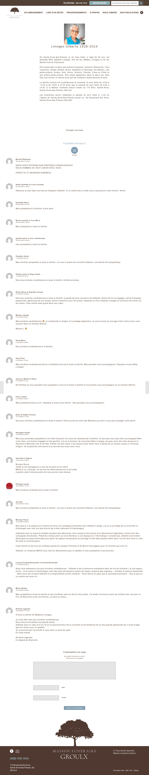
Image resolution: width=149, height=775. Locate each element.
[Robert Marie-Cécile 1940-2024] (2, 387)
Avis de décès (99, 3)
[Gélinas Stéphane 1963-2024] (147, 387)
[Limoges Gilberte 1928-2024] (74, 34)
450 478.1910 (81, 3)
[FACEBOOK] (141, 12)
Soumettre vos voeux (74, 143)
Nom (64, 687)
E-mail (64, 697)
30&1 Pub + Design (132, 770)
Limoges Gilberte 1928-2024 (74, 46)
